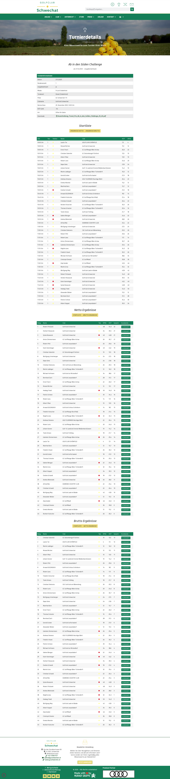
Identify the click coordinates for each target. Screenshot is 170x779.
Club (57, 17)
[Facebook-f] (45, 776)
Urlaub (100, 17)
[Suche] (132, 9)
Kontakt (110, 17)
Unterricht (69, 17)
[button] (4, 775)
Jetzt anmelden (85, 762)
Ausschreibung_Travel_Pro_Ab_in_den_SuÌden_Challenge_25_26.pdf (81, 116)
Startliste (77, 315)
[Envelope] (53, 776)
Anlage (47, 17)
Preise (89, 17)
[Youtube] (49, 776)
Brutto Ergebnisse (90, 315)
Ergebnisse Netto (76, 131)
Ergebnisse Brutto (93, 131)
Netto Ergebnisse (90, 526)
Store (81, 17)
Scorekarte (126, 327)
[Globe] (58, 776)
